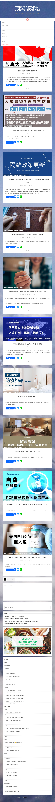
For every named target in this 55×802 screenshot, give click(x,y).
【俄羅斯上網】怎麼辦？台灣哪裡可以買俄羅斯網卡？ (15, 717)
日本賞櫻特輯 (7, 758)
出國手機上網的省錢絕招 (10, 673)
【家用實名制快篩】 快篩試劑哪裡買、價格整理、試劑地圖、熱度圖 (27, 292)
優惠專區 (4, 22)
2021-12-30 (23, 346)
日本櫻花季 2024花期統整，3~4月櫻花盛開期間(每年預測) (16, 761)
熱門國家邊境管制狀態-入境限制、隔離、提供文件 (28, 344)
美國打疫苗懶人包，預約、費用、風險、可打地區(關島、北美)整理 (27, 557)
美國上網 (6, 709)
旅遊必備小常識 (5, 25)
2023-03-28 (23, 73)
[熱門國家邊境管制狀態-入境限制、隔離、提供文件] (27, 329)
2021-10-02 (23, 398)
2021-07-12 (23, 507)
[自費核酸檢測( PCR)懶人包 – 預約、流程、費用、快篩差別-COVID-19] (27, 486)
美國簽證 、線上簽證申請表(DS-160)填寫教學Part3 (15, 698)
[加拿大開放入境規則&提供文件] (27, 52)
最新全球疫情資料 (5, 44)
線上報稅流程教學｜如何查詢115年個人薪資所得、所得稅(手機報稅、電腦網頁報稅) (20, 620)
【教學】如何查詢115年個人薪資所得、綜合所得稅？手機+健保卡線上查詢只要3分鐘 (21, 621)
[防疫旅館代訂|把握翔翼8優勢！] (27, 380)
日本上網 (6, 725)
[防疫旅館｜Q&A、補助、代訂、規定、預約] (27, 433)
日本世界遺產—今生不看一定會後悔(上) (13, 775)
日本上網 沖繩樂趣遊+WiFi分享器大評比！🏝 (13, 731)
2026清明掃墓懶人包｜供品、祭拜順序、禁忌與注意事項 (15, 623)
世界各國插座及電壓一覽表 (10, 684)
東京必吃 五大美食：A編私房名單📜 (12, 772)
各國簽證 (6, 687)
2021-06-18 (23, 560)
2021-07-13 (23, 454)
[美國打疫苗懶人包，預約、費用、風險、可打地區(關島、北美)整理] (27, 539)
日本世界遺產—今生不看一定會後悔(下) (13, 778)
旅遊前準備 (7, 668)
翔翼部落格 (27, 9)
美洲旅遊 (4, 36)
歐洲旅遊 (4, 39)
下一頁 (13, 579)
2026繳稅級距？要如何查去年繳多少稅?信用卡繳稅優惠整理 (16, 618)
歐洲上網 (6, 714)
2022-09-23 (23, 133)
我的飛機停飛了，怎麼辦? (10, 670)
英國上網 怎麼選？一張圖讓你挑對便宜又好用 (13, 720)
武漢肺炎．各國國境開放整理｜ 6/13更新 (12, 789)
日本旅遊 (6, 769)
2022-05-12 (23, 185)
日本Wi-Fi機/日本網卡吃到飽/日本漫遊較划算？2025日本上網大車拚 (17, 728)
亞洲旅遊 (4, 41)
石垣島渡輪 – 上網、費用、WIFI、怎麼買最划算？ (14, 616)
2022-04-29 (23, 237)
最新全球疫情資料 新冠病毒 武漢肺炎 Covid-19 (16, 66)
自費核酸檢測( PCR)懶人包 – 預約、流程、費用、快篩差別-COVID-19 (27, 504)
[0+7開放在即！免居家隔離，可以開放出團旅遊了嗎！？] (27, 111)
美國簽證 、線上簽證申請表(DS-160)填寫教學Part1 (15, 692)
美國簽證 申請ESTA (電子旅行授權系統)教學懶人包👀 (15, 701)
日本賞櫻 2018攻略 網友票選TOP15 (12, 764)
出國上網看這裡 (5, 28)
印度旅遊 (6, 780)
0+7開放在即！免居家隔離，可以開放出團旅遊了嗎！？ (27, 130)
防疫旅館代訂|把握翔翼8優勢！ (27, 396)
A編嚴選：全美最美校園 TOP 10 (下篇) (12, 750)
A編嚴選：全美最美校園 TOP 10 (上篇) (12, 747)
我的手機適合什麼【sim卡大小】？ (12, 679)
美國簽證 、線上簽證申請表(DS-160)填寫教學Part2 (15, 695)
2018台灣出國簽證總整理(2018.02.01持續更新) (13, 690)
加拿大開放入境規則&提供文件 (27, 71)
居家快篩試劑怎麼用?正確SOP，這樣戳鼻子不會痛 (27, 235)
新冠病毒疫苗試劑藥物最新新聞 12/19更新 (12, 791)
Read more (27, 88)
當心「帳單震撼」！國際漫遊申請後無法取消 (13, 676)
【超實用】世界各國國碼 (10, 681)
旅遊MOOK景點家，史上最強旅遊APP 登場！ (14, 712)
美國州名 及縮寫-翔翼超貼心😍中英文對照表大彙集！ (14, 742)
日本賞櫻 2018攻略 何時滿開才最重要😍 (13, 767)
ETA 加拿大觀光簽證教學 (10, 703)
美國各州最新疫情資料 (44, 338)
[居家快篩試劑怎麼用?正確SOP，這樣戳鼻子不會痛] (27, 219)
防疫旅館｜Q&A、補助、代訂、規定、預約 (27, 451)
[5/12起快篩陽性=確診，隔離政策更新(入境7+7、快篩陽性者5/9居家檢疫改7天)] (27, 164)
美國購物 (4, 33)
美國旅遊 (6, 745)
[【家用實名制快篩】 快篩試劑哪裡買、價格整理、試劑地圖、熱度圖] (27, 272)
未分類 (30, 126)
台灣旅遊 (4, 30)
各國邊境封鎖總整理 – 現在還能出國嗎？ (12, 786)
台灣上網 (6, 723)
